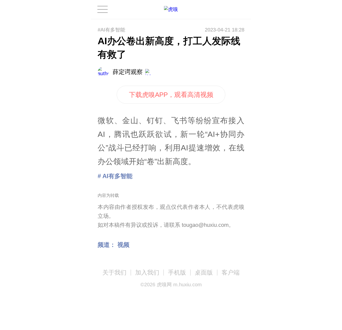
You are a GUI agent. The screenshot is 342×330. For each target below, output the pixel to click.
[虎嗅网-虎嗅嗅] (224, 9)
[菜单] (102, 9)
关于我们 (114, 272)
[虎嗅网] (171, 9)
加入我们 (147, 272)
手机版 (177, 272)
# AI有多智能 (115, 176)
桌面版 (204, 272)
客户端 (231, 272)
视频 (123, 244)
